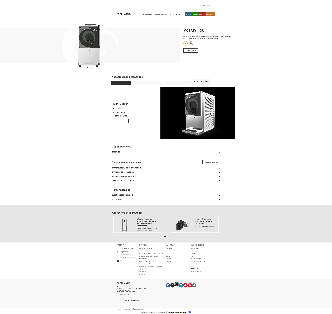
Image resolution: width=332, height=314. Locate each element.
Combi (168, 256)
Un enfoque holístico (197, 258)
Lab (167, 253)
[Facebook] (168, 285)
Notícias (176, 14)
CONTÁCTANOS (191, 50)
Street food (142, 271)
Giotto (168, 251)
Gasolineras (143, 258)
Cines (141, 269)
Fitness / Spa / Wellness (146, 261)
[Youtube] (190, 285)
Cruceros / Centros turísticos (148, 251)
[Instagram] (172, 285)
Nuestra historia (195, 248)
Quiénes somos (166, 14)
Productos (140, 14)
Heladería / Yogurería (145, 248)
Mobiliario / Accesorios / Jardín (148, 256)
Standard (169, 248)
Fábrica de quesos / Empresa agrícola (151, 253)
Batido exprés (195, 251)
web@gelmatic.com (123, 295)
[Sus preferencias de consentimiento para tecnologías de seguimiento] (329, 311)
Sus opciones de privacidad (177, 312)
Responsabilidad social (198, 261)
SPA (192, 256)
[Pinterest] (185, 285)
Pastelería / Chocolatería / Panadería (150, 266)
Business (148, 14)
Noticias (194, 268)
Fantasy (168, 261)
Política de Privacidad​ (123, 309)
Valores (193, 253)
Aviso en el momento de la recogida (153, 312)
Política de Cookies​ (137, 309)
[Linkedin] (181, 285)
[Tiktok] (194, 285)
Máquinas (156, 14)
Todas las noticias (196, 271)
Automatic (169, 258)
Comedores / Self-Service (147, 264)
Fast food (142, 274)
